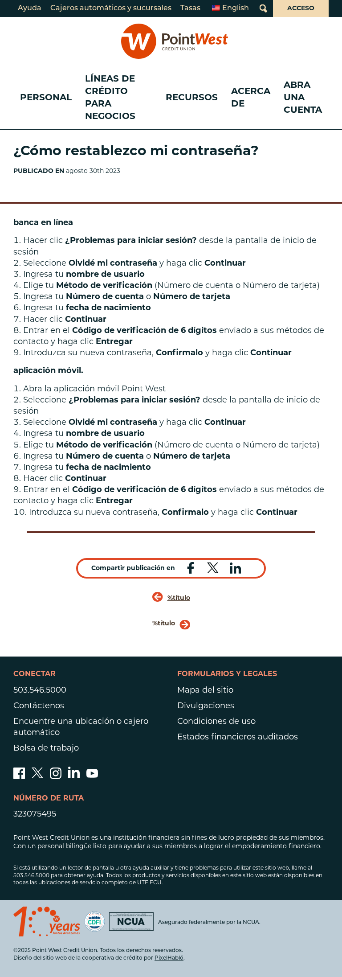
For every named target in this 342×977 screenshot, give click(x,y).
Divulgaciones (205, 705)
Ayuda (29, 8)
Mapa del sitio (205, 690)
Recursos (192, 97)
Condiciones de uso (216, 721)
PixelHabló (169, 958)
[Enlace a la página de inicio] (174, 41)
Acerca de (250, 97)
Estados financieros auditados (237, 737)
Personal (46, 97)
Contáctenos (38, 705)
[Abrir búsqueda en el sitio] (263, 8)
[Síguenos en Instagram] (55, 776)
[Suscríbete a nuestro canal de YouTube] (92, 776)
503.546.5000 (39, 690)
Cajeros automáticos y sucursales (110, 8)
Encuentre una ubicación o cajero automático (80, 726)
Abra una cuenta (303, 97)
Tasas (190, 8)
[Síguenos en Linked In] (74, 775)
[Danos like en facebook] (19, 776)
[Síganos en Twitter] (37, 776)
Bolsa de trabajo (46, 748)
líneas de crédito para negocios (110, 97)
